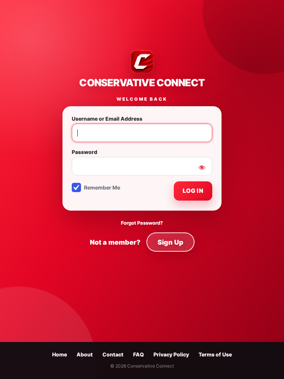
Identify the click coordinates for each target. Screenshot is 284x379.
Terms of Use (215, 354)
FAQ (138, 354)
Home (59, 354)
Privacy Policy (171, 354)
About (85, 354)
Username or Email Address (107, 118)
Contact (113, 354)
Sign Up (170, 242)
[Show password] (202, 167)
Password (84, 152)
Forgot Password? (142, 223)
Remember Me (102, 187)
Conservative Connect (141, 82)
